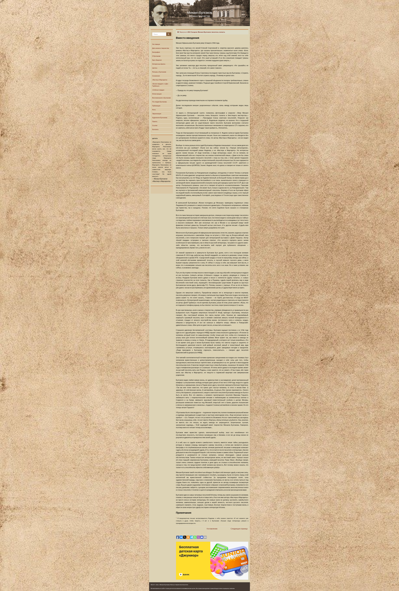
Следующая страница (239, 529)
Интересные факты (158, 64)
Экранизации (156, 113)
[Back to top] (394, 586)
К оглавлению (212, 529)
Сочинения (156, 76)
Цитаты (154, 68)
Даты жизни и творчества (160, 48)
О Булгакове (156, 56)
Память (154, 121)
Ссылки (154, 125)
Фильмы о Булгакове (159, 72)
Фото (154, 109)
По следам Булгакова (159, 102)
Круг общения (157, 60)
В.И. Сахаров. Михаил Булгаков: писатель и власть (206, 32)
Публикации (156, 106)
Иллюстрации (157, 94)
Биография (156, 52)
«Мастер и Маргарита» (159, 80)
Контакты (155, 129)
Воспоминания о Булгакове (161, 98)
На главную (156, 44)
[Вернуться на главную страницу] (199, 13)
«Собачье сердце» (158, 90)
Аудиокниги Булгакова (159, 117)
